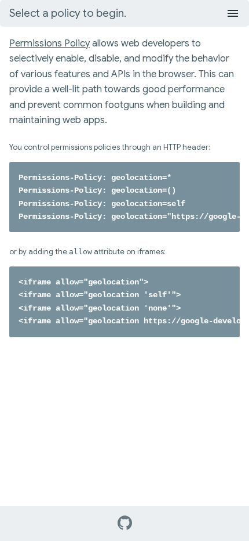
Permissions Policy (49, 43)
